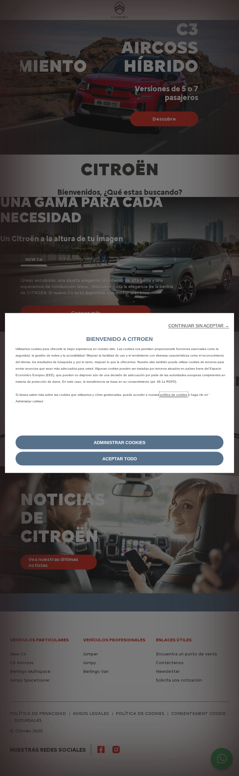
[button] (198, 325)
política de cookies (173, 394)
